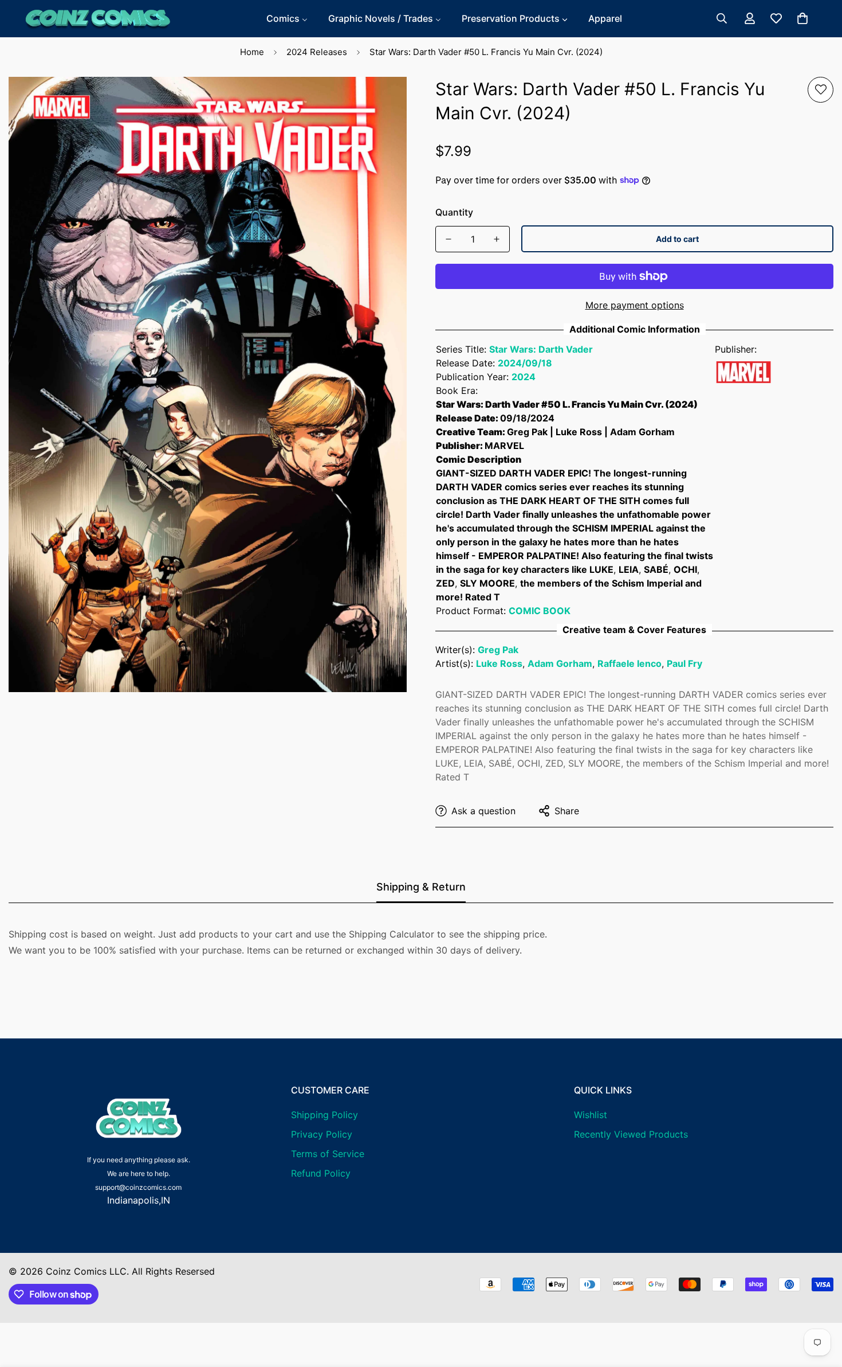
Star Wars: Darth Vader (541, 349)
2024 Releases (316, 51)
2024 (524, 376)
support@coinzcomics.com (138, 1187)
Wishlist (590, 1114)
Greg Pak (498, 649)
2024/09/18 (525, 363)
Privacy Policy (321, 1134)
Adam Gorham (560, 663)
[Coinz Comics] (97, 18)
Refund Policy (321, 1173)
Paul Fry (684, 663)
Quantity (454, 212)
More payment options (634, 305)
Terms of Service (327, 1153)
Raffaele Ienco (629, 663)
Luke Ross (499, 663)
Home (252, 51)
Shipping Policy (324, 1114)
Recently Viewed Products (631, 1134)
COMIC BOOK (539, 610)
